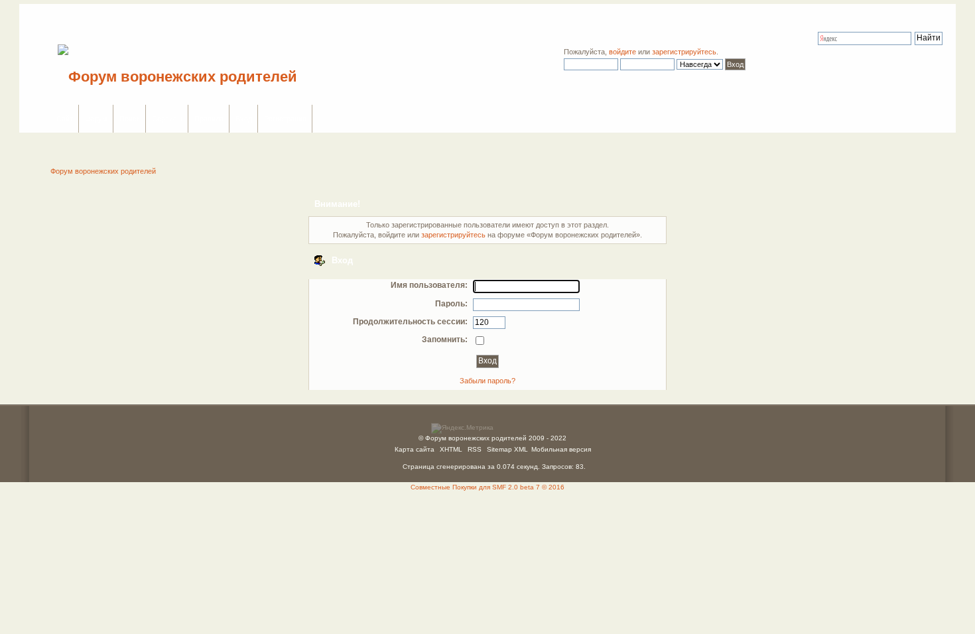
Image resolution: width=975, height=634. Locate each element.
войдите (622, 52)
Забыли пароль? (487, 381)
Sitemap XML (507, 449)
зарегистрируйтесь (684, 52)
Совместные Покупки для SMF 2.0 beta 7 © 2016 (487, 487)
